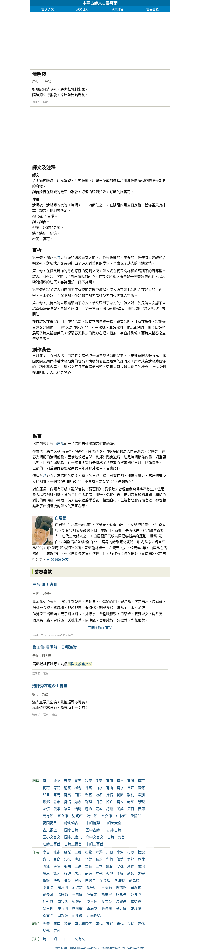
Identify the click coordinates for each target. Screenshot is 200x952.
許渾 (46, 866)
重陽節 (136, 816)
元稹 (109, 852)
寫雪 (120, 781)
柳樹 (77, 788)
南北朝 (79, 924)
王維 (77, 852)
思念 (56, 802)
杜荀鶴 (48, 902)
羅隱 (56, 866)
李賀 (88, 859)
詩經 (109, 809)
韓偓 (67, 873)
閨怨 (99, 802)
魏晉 (67, 924)
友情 (46, 809)
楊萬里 (106, 895)
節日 (130, 809)
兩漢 (56, 924)
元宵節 (48, 816)
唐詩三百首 (51, 844)
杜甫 (56, 852)
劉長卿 (48, 895)
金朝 (130, 924)
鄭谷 (141, 873)
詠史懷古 (71, 823)
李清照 (119, 880)
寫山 (109, 788)
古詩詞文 (47, 9)
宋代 (35, 593)
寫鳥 (56, 795)
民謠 (120, 809)
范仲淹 (136, 895)
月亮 (88, 788)
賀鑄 (46, 880)
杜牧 (88, 852)
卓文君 (48, 916)
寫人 (120, 802)
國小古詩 (71, 830)
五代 (109, 924)
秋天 (88, 781)
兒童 (46, 795)
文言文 (79, 939)
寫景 (70, 635)
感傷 (54, 714)
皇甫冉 (48, 909)
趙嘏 (130, 873)
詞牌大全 (114, 823)
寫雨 (109, 781)
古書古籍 (152, 9)
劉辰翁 (77, 909)
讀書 (67, 809)
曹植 (109, 859)
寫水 (120, 788)
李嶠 (120, 873)
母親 (141, 802)
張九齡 (121, 909)
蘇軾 (67, 852)
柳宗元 (92, 888)
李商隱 (48, 888)
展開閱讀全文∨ (100, 628)
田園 (77, 795)
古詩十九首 (116, 837)
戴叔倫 (136, 909)
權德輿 (136, 902)
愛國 (120, 795)
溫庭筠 (62, 895)
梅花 (46, 788)
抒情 (109, 795)
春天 (51, 635)
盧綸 (130, 866)
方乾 (99, 873)
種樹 (46, 673)
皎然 (120, 859)
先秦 (46, 924)
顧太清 (46, 656)
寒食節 (62, 816)
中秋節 (121, 816)
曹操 (67, 859)
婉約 (88, 809)
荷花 (56, 788)
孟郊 (130, 859)
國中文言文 (73, 837)
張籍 (99, 859)
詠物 (56, 781)
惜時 (77, 809)
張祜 (67, 866)
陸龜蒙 (92, 895)
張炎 (67, 880)
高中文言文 (94, 837)
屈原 (46, 873)
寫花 (141, 781)
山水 (99, 788)
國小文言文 (51, 837)
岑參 (130, 852)
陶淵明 (62, 888)
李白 (46, 852)
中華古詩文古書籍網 (100, 3)
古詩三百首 (73, 844)
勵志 (77, 802)
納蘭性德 (94, 916)
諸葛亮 (121, 895)
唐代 (35, 81)
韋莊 (88, 866)
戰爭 (56, 809)
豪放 (99, 809)
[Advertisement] (100, 39)
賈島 (56, 859)
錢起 (56, 873)
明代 (35, 694)
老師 (130, 802)
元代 (141, 924)
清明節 (36, 102)
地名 (99, 795)
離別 (130, 795)
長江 (130, 788)
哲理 (88, 802)
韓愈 (141, 852)
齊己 (46, 859)
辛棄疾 (105, 880)
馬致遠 (121, 902)
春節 (141, 809)
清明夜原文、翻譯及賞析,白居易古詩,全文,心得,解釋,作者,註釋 (87, 948)
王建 (77, 866)
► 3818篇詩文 (57, 559)
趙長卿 (106, 909)
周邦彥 (62, 902)
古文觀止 (50, 830)
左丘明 (62, 909)
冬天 (99, 781)
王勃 (99, 866)
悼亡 (109, 802)
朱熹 (77, 873)
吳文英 (106, 902)
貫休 (141, 859)
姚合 (109, 866)
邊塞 (88, 795)
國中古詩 (93, 830)
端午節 (92, 816)
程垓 (77, 880)
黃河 (141, 788)
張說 (56, 880)
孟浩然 (77, 888)
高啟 (45, 694)
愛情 (67, 802)
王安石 (106, 888)
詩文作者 (117, 9)
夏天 (77, 781)
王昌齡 (77, 895)
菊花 (67, 788)
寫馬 (67, 795)
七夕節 (106, 816)
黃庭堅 (92, 909)
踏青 (46, 102)
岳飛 (141, 866)
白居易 (46, 81)
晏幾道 (77, 902)
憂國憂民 (50, 823)
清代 (35, 656)
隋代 (88, 924)
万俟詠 (46, 593)
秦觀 (109, 873)
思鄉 (46, 802)
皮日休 (92, 902)
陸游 (99, 852)
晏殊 (120, 866)
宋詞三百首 (39, 635)
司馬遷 (77, 916)
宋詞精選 (93, 823)
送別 (46, 714)
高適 (88, 873)
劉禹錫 (134, 880)
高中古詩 (114, 830)
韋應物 (136, 888)
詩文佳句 (82, 9)
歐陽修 (121, 888)
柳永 (77, 859)
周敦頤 (62, 916)
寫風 (130, 781)
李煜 (120, 852)
